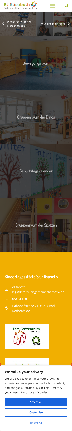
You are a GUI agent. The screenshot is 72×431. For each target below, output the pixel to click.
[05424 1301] (8, 298)
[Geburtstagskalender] (36, 171)
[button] (66, 6)
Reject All (36, 422)
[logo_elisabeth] (20, 6)
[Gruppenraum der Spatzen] (36, 225)
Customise (36, 412)
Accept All (36, 402)
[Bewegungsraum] (36, 63)
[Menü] (52, 6)
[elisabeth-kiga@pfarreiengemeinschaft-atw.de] (8, 289)
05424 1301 (20, 299)
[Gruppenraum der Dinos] (36, 117)
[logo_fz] (36, 336)
